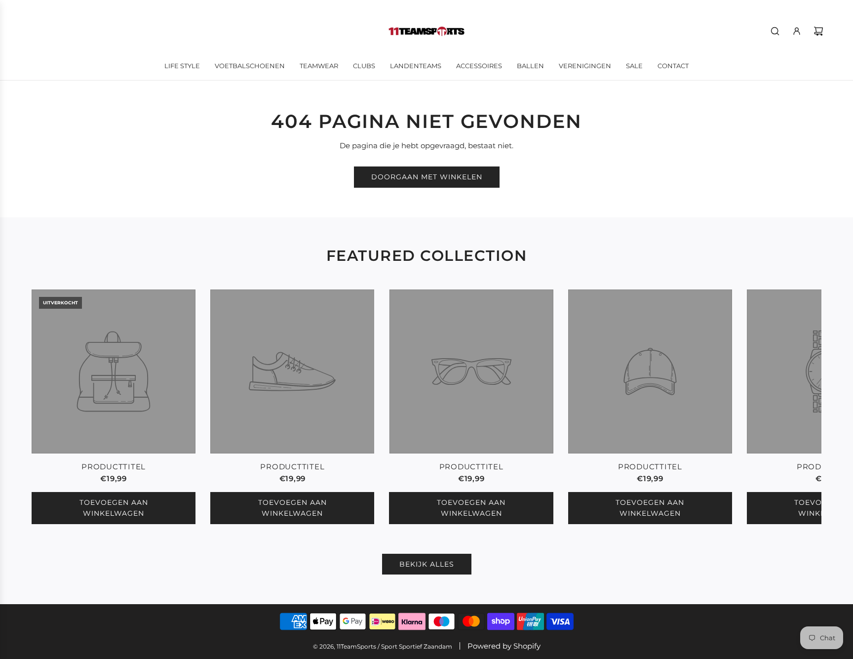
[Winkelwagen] (818, 31)
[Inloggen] (797, 31)
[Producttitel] (113, 371)
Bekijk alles (426, 564)
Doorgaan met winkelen (426, 176)
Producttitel (113, 466)
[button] (50, 406)
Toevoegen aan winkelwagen (113, 508)
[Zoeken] (775, 31)
